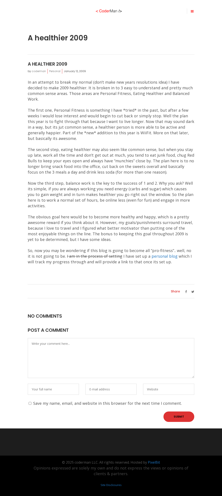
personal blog (165, 256)
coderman (39, 71)
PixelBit (154, 462)
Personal (54, 71)
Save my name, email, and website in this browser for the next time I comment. (107, 403)
